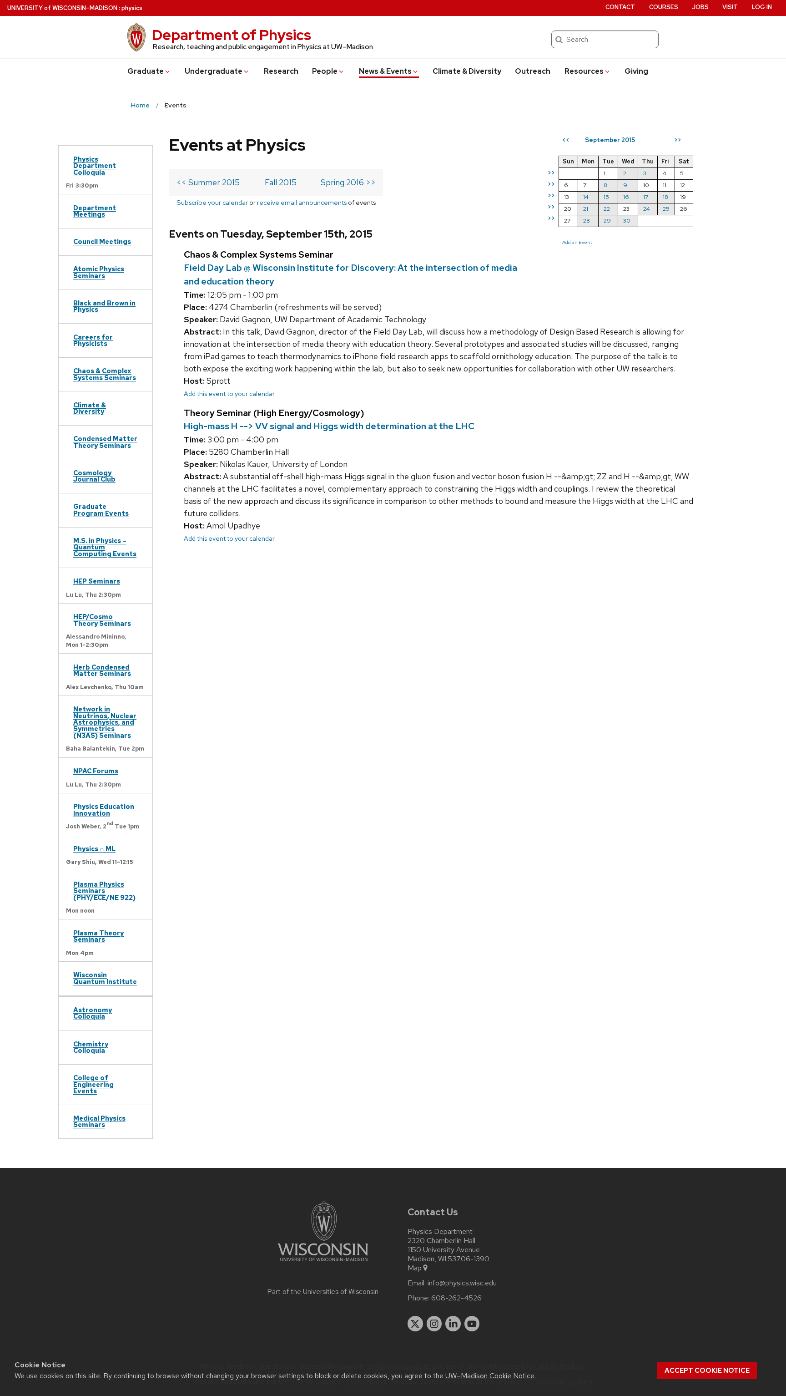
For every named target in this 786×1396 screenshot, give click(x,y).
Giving (636, 71)
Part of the (322, 1291)
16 (626, 197)
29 (607, 220)
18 (665, 197)
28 (586, 220)
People (325, 71)
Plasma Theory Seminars (98, 936)
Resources (584, 71)
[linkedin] (453, 1323)
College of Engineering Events (93, 1084)
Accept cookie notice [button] (707, 1370)
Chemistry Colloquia (90, 1047)
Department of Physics (231, 35)
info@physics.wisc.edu (462, 1283)
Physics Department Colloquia (94, 166)
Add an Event (577, 242)
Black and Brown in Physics (104, 306)
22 (606, 209)
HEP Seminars (96, 581)
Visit (730, 7)
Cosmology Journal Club (94, 475)
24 (646, 209)
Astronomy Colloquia (92, 1012)
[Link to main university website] (322, 1263)
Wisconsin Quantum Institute (105, 977)
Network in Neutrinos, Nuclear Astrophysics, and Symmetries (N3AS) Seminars (104, 722)
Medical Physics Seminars (99, 1121)
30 (627, 220)
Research (281, 71)
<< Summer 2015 (208, 182)
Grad (145, 71)
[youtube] (472, 1323)
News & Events (385, 71)
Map (415, 1268)
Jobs (700, 7)
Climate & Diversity (467, 71)
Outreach (532, 71)
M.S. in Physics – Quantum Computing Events (104, 547)
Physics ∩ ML (94, 848)
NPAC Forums (95, 771)
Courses (663, 7)
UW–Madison (62, 8)
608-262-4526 (456, 1298)
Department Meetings (94, 210)
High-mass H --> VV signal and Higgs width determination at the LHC (329, 426)
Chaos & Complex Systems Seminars (104, 373)
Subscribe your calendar (212, 202)
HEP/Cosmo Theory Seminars (102, 619)
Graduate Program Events (101, 509)
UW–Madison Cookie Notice (489, 1376)
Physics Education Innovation (103, 809)
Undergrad (213, 71)
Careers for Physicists (93, 340)
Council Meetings (102, 241)
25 (666, 209)
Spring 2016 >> (348, 182)
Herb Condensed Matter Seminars (102, 670)
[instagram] (434, 1323)
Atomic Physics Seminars (98, 271)
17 (646, 197)
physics (131, 8)
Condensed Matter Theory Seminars (105, 441)
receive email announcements (302, 202)
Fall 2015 (281, 182)
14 (586, 197)
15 (606, 197)
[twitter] (415, 1323)
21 (586, 209)
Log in (762, 7)
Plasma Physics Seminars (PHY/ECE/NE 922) (104, 891)
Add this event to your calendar (229, 393)
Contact (620, 7)
